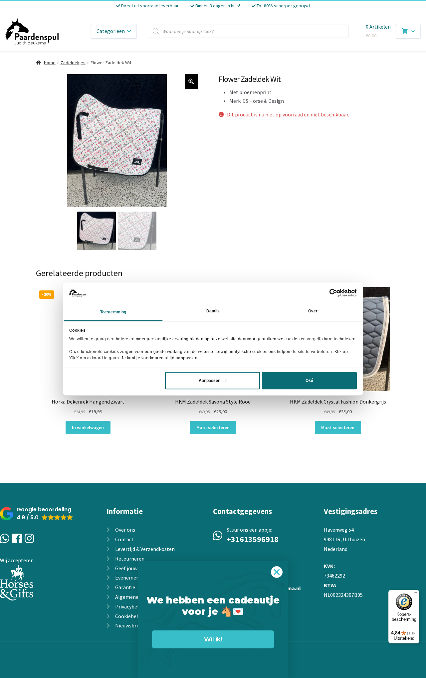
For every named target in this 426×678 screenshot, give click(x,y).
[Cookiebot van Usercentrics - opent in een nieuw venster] (328, 293)
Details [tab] (213, 311)
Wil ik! (213, 639)
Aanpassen (209, 380)
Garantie (125, 587)
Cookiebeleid (130, 616)
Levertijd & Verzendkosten (145, 549)
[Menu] (415, 594)
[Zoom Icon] (191, 81)
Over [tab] (313, 311)
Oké (309, 380)
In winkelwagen (88, 427)
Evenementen (131, 577)
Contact (124, 539)
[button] (36, 514)
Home (50, 63)
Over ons (125, 529)
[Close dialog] (277, 572)
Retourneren (129, 558)
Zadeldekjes (73, 63)
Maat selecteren (213, 427)
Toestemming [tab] (113, 312)
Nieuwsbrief (128, 625)
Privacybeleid (130, 606)
